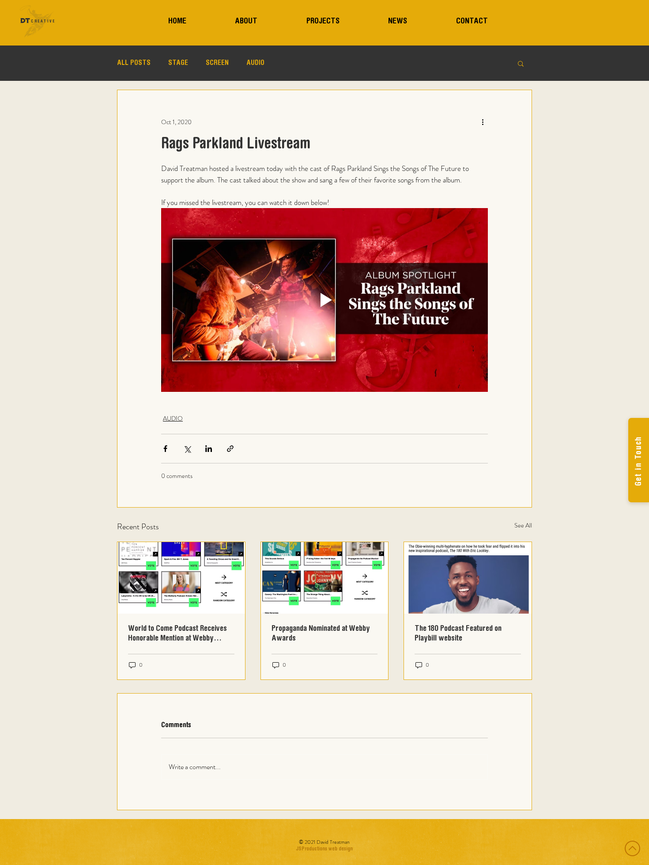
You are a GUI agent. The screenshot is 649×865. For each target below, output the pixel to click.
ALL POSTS (134, 63)
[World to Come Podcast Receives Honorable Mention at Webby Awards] (181, 578)
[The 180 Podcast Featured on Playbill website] (468, 578)
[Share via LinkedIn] (208, 448)
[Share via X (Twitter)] (187, 448)
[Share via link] (230, 448)
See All (523, 525)
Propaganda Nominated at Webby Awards (321, 634)
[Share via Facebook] (165, 448)
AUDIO (255, 63)
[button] (521, 63)
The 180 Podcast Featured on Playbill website (458, 634)
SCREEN (217, 63)
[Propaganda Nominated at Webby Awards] (325, 578)
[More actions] (482, 122)
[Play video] (324, 300)
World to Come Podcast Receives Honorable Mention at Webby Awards (177, 634)
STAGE (178, 63)
